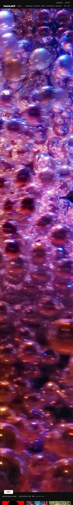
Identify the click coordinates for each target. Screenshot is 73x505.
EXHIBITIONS (29, 6)
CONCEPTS (37, 6)
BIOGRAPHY (59, 2)
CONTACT (67, 2)
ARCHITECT (58, 6)
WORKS (19, 6)
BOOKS (43, 6)
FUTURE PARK (50, 6)
